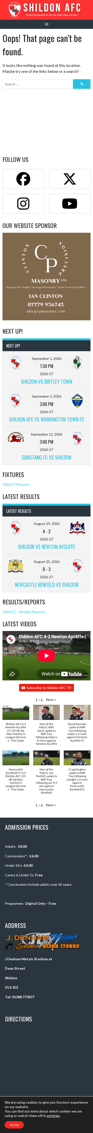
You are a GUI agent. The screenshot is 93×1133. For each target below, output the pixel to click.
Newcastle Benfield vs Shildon (46, 584)
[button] (51, 699)
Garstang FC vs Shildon (46, 457)
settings (53, 1116)
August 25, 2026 (47, 561)
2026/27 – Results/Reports (23, 612)
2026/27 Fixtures (15, 484)
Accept (14, 1125)
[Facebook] (23, 179)
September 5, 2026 (46, 396)
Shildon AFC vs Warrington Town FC (46, 419)
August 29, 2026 (47, 523)
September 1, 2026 (46, 358)
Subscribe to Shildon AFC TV (49, 688)
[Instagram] (23, 203)
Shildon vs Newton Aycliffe (46, 546)
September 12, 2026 (46, 434)
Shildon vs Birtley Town (46, 381)
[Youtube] (70, 203)
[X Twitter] (70, 179)
